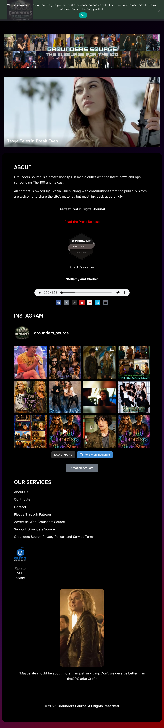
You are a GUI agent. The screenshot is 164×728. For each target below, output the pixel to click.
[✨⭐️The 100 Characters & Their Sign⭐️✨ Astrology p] (134, 431)
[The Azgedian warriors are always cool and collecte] (65, 397)
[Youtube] (82, 302)
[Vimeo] (97, 302)
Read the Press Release (82, 222)
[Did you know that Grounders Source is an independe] (134, 397)
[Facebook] (58, 302)
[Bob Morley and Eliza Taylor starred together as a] (134, 362)
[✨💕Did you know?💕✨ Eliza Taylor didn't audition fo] (30, 397)
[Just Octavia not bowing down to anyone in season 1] (99, 397)
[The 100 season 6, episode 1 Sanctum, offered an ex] (30, 431)
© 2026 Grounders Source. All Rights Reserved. (82, 706)
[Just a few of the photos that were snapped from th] (30, 362)
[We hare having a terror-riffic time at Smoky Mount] (99, 362)
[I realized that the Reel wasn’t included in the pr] (65, 431)
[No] (159, 11)
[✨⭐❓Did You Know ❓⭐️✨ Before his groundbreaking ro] (99, 431)
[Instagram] (74, 302)
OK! (83, 15)
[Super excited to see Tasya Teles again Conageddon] (65, 362)
